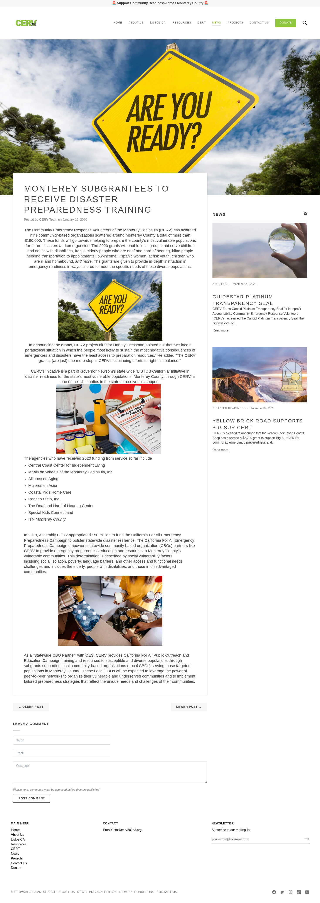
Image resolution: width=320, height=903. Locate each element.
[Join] (305, 838)
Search (49, 892)
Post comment (32, 798)
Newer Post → (189, 706)
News (15, 853)
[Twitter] (282, 892)
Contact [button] (110, 823)
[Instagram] (291, 892)
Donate (16, 867)
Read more (220, 330)
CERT (15, 849)
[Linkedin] (299, 892)
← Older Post (31, 706)
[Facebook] (274, 892)
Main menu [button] (20, 823)
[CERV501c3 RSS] (305, 213)
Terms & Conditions (136, 892)
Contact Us (19, 863)
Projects (17, 858)
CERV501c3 (23, 892)
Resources (19, 844)
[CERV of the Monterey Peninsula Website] (110, 305)
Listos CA (18, 839)
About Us (17, 834)
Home (15, 830)
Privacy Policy (102, 892)
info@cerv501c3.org (127, 830)
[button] (136, 23)
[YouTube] (307, 892)
